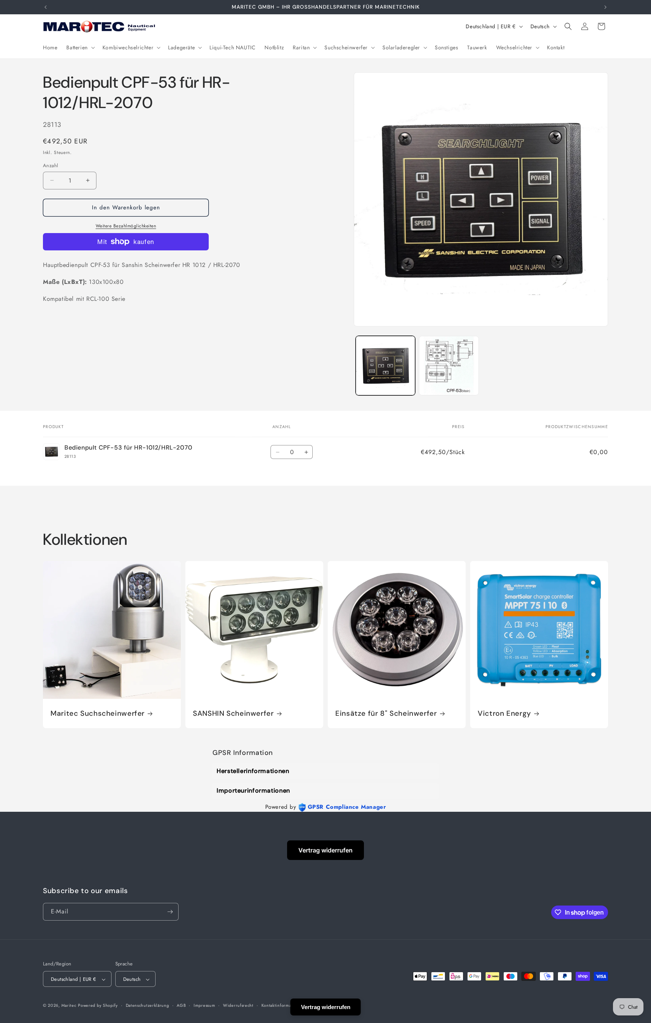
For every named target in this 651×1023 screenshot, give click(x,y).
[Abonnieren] (170, 912)
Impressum (204, 1005)
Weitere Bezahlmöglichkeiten (126, 226)
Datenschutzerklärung (147, 1005)
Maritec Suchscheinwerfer (97, 713)
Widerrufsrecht (238, 1005)
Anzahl (50, 165)
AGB (181, 1005)
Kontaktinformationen (282, 1005)
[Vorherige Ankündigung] (45, 7)
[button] (80, 47)
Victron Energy (504, 713)
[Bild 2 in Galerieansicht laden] (448, 365)
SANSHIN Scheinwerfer (233, 713)
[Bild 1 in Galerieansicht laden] (385, 365)
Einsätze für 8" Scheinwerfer (386, 713)
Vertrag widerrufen (325, 850)
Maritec (68, 1006)
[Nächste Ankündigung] (605, 7)
